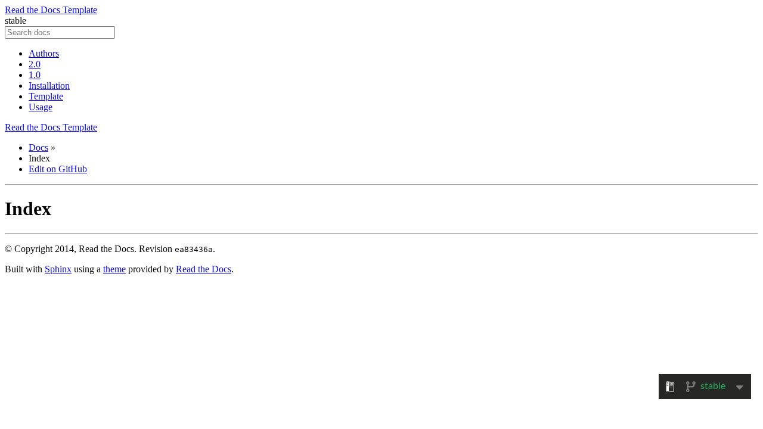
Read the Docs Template (51, 10)
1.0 (35, 75)
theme (114, 269)
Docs (38, 147)
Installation (49, 85)
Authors (44, 53)
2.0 (35, 64)
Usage (40, 107)
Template (46, 96)
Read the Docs (203, 269)
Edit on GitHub (58, 169)
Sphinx (58, 269)
